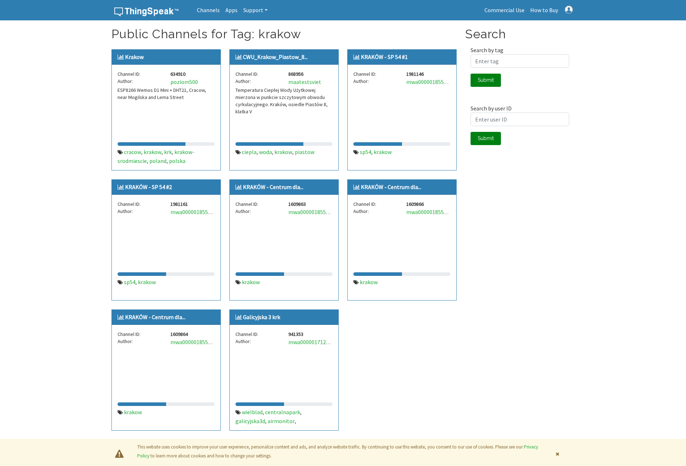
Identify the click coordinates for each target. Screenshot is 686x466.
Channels (208, 10)
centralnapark (282, 412)
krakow (152, 151)
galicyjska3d (250, 421)
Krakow (134, 56)
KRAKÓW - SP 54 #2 (148, 186)
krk (168, 151)
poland (157, 160)
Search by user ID (491, 108)
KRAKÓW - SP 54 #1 (384, 56)
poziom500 (184, 81)
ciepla (249, 151)
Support (253, 10)
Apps (231, 10)
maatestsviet (304, 81)
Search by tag (487, 50)
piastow (304, 151)
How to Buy (544, 10)
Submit (486, 80)
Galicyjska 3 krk (261, 317)
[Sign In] (569, 9)
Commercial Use (504, 10)
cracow (132, 151)
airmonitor (281, 421)
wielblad (252, 412)
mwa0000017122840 (312, 342)
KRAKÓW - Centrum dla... (273, 186)
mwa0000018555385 (430, 81)
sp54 (365, 151)
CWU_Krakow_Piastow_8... (275, 56)
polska (177, 160)
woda (265, 151)
